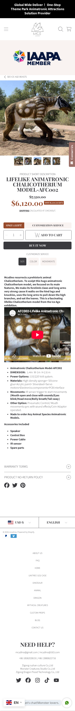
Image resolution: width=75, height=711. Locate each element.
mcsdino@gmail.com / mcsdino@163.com (38, 652)
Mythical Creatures (37, 605)
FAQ (37, 560)
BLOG (37, 620)
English (53, 522)
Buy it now (37, 245)
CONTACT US (37, 627)
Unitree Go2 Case (38, 575)
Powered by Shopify (25, 532)
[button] (6, 29)
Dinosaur (37, 582)
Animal (37, 590)
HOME (37, 568)
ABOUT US (37, 553)
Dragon (37, 598)
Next (71, 118)
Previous (3, 118)
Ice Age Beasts (17, 77)
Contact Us (71, 153)
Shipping (24, 210)
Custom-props (37, 612)
